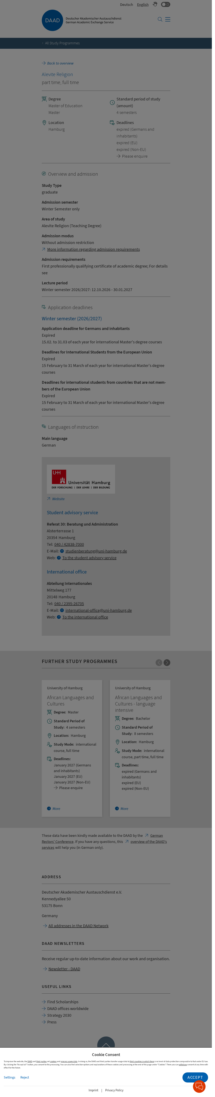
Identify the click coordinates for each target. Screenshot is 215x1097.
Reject (24, 1077)
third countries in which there (142, 1061)
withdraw (183, 1064)
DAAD (30, 1061)
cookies (53, 1061)
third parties (41, 1061)
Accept (195, 1077)
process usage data (69, 1061)
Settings (9, 1077)
